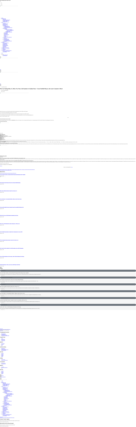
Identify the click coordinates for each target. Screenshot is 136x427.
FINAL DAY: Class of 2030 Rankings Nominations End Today (9, 196)
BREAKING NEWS (5, 24)
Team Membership (5, 55)
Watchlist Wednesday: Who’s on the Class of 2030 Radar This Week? (10, 230)
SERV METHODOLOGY (6, 47)
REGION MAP (4, 375)
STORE (5, 36)
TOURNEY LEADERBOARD (6, 349)
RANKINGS (2, 42)
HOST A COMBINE (9, 360)
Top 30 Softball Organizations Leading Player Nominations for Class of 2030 (11, 207)
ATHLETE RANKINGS (6, 372)
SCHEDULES (4, 46)
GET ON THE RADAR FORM (8, 370)
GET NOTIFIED (5, 43)
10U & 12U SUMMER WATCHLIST (7, 50)
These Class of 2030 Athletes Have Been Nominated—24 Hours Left (10, 204)
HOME (2, 347)
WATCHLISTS (3, 379)
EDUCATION (6, 33)
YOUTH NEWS (5, 41)
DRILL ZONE (6, 32)
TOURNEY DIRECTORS (6, 20)
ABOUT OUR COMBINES (9, 29)
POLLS (5, 35)
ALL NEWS (4, 352)
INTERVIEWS (6, 363)
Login (2, 346)
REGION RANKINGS (5, 45)
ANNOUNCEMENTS (5, 23)
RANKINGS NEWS (5, 374)
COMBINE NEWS (8, 31)
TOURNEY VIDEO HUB (6, 351)
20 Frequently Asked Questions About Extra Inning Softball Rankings (10, 182)
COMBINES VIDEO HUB (9, 361)
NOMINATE (4, 49)
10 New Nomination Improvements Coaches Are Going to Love (9, 215)
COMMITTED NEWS (5, 25)
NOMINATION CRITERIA (6, 48)
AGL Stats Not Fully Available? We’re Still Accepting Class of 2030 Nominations (11, 223)
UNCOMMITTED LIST (7, 40)
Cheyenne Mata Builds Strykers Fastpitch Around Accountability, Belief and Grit (12, 192)
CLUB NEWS (4, 354)
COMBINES (5, 358)
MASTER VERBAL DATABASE (8, 27)
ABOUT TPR (4, 19)
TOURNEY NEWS (5, 21)
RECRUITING (6, 365)
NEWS (2, 22)
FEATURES (5, 38)
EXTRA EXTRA (5, 28)
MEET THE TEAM (6, 34)
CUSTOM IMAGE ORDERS (6, 51)
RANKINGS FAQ (5, 44)
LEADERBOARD (3, 18)
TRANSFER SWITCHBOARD (8, 37)
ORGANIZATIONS (6, 368)
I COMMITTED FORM (7, 356)
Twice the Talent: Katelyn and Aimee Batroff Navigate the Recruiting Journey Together (12, 174)
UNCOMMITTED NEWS (6, 39)
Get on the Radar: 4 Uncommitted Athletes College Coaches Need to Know (11, 189)
